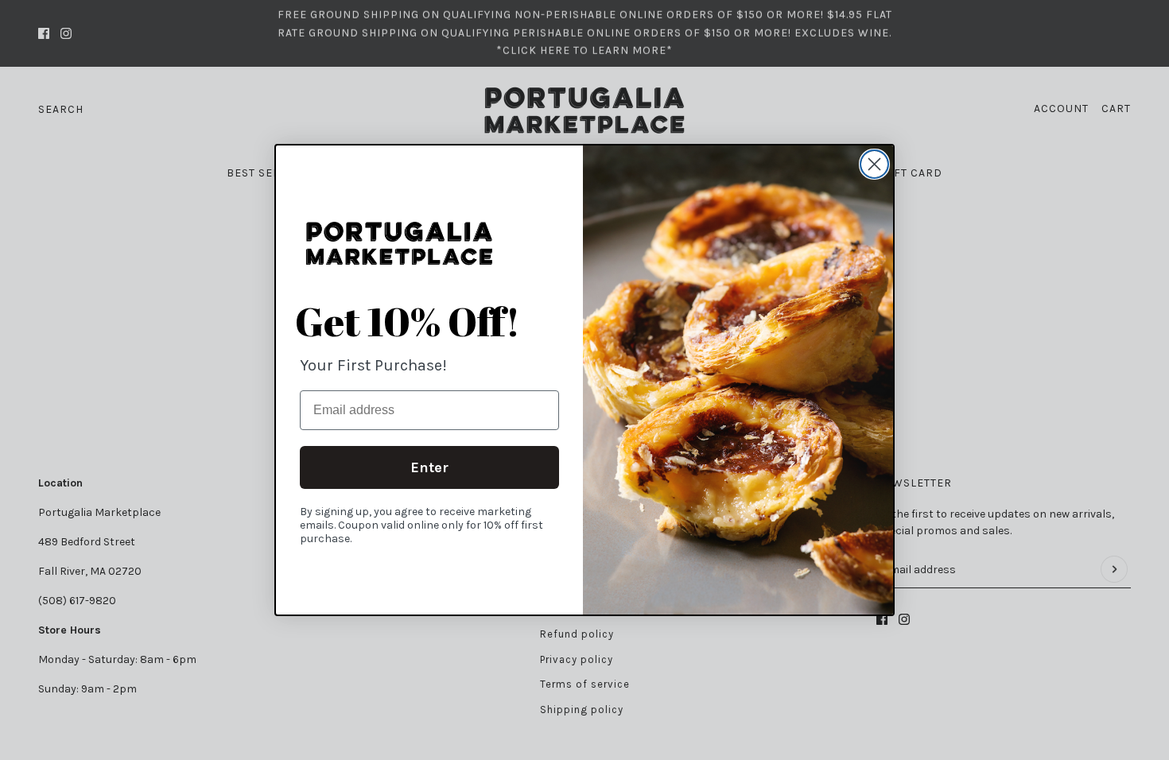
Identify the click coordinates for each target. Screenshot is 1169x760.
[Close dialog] (874, 164)
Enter (429, 467)
